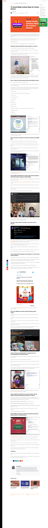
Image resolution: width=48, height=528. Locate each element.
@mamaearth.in (21, 134)
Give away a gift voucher (14, 240)
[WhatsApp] (7, 266)
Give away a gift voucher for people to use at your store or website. (43, 7)
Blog (13, 3)
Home (11, 3)
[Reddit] (7, 269)
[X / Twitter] (7, 260)
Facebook (12, 5)
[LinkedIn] (7, 264)
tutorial (13, 43)
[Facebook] (7, 262)
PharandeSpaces (19, 307)
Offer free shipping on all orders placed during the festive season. (43, 13)
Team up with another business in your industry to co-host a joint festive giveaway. (43, 10)
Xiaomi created (17, 390)
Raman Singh (14, 11)
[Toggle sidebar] (1, 1)
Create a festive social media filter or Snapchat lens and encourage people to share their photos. (43, 15)
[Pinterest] (7, 267)
